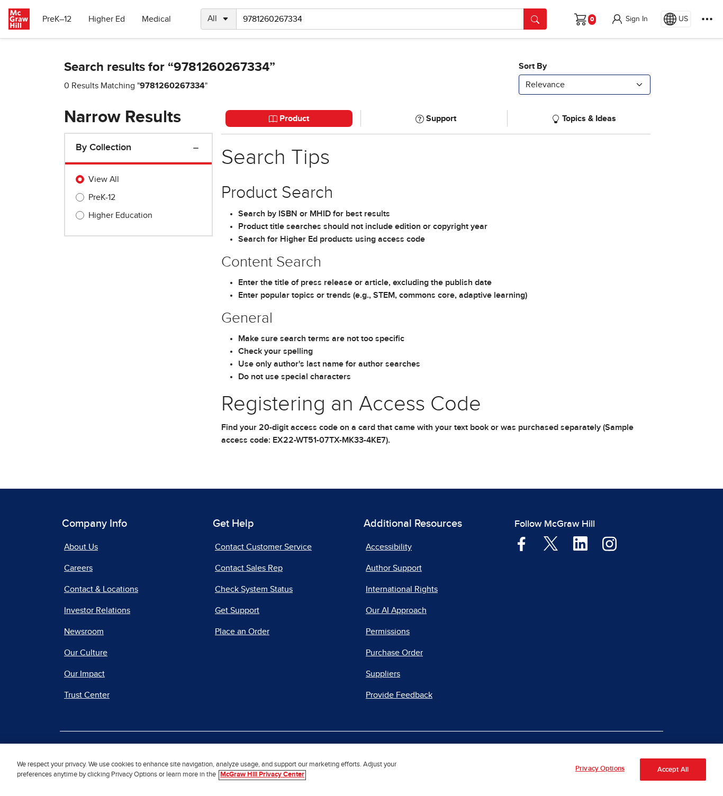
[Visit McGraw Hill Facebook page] (521, 543)
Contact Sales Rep (249, 568)
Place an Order (242, 631)
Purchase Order (394, 652)
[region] (361, 770)
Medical (156, 19)
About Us (81, 547)
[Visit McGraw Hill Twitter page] (551, 542)
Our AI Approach (396, 610)
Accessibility (389, 547)
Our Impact (84, 674)
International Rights (402, 589)
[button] (629, 19)
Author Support (394, 568)
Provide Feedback (399, 695)
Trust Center (87, 695)
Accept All (673, 769)
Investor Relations (97, 610)
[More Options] (707, 19)
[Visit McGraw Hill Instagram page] (609, 543)
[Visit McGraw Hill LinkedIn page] (580, 543)
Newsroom (84, 631)
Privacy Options (600, 768)
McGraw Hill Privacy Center (262, 775)
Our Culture (85, 652)
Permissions (388, 631)
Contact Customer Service (263, 547)
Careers (78, 568)
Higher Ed (106, 19)
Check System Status (254, 589)
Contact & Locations (101, 589)
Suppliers (383, 674)
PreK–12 (56, 19)
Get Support (237, 610)
